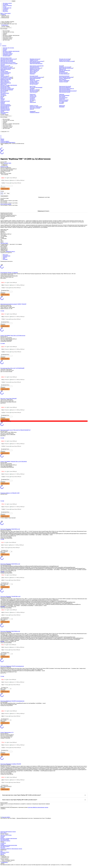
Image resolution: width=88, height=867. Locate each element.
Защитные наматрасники (36, 63)
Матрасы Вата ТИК (5, 87)
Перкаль (2, 98)
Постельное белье (7, 52)
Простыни (62, 96)
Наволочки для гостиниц (6, 60)
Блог (1, 851)
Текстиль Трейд (7, 163)
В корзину (3, 187)
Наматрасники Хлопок (64, 92)
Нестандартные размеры (6, 89)
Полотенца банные (5, 109)
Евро (8, 193)
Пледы (2, 111)
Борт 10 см (32, 86)
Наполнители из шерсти (35, 68)
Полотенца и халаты (8, 53)
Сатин (2, 100)
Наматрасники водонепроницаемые (68, 90)
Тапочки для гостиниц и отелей (66, 61)
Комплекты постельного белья (3, 95)
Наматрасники (33, 92)
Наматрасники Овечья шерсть (66, 88)
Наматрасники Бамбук (64, 89)
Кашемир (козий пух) (5, 82)
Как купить (5, 11)
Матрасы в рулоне (34, 90)
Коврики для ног (34, 60)
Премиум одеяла (4, 76)
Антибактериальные (64, 73)
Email (1, 805)
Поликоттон (33, 95)
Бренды (2, 854)
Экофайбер (62, 71)
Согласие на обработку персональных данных (11, 848)
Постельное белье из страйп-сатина (63, 102)
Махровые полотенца (35, 59)
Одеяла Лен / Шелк (34, 80)
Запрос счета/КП (5, 188)
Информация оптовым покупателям (8, 845)
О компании (5, 9)
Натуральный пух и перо (6, 67)
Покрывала (32, 111)
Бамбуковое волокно (5, 69)
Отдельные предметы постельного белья (33, 99)
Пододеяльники (63, 97)
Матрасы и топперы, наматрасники (11, 51)
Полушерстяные (34, 76)
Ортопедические (63, 72)
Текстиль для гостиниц (8, 47)
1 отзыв (2, 310)
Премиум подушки (4, 65)
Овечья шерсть (33, 71)
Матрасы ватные (4, 86)
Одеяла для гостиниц (64, 60)
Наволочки (33, 102)
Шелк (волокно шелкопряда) (36, 65)
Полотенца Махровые (5, 105)
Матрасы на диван (34, 89)
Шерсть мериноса (34, 70)
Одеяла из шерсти (4, 141)
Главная (2, 139)
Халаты (31, 109)
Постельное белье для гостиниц (8, 59)
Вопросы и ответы (4, 852)
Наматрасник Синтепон (65, 86)
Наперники (62, 98)
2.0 (4, 193)
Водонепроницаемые (35, 62)
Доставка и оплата (7, 3)
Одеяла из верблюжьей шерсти (7, 142)
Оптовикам (5, 4)
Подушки (5, 49)
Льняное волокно (4, 73)
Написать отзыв (4, 166)
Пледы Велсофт (4, 112)
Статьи (4, 6)
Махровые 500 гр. (4, 107)
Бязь (1, 97)
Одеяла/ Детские (63, 81)
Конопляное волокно (5, 72)
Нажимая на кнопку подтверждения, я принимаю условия (24, 807)
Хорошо (2, 863)
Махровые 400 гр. (4, 106)
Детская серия (6, 55)
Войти (1, 13)
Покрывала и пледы (7, 54)
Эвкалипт (2, 70)
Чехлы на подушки (63, 100)
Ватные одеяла (34, 84)
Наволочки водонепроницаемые (64, 95)
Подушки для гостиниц (64, 59)
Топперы (32, 88)
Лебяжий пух (62, 69)
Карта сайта (3, 832)
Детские (61, 65)
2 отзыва (2, 343)
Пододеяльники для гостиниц (7, 62)
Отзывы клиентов (7, 7)
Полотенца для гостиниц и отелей (8, 63)
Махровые (61, 106)
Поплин (2, 103)
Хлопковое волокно (34, 67)
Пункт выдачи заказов (5, 204)
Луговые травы (4, 71)
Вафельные (62, 105)
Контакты (5, 10)
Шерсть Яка (33, 72)
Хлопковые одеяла (34, 82)
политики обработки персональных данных (38, 807)
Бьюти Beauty (62, 79)
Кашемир (32, 73)
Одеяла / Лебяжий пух (64, 78)
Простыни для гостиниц (6, 61)
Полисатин (32, 94)
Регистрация (7, 13)
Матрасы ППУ (3, 90)
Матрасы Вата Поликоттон (7, 88)
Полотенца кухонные (35, 107)
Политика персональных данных (8, 831)
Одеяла (4, 50)
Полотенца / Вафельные (35, 106)
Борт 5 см (3, 92)
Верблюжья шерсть (34, 69)
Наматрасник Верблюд (64, 87)
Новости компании (7, 5)
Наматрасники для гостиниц (36, 61)
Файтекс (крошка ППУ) (64, 70)
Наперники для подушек (65, 67)
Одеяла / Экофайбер (64, 80)
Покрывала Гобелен (34, 112)
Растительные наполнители (7, 68)
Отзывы (2, 844)
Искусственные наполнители (66, 68)
